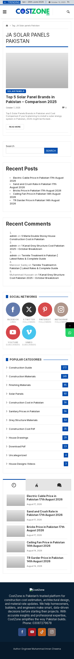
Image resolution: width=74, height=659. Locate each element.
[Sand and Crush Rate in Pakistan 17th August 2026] (16, 515)
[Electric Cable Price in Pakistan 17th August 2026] (16, 500)
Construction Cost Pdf (22, 428)
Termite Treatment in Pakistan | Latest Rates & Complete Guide (34, 257)
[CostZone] (34, 11)
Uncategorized (18, 455)
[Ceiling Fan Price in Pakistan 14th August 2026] (16, 546)
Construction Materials (22, 376)
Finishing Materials (20, 384)
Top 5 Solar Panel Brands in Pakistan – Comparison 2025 (31, 99)
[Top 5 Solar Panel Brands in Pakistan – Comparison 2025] (37, 70)
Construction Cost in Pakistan (26, 402)
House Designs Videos (22, 463)
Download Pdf (17, 446)
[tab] (14, 484)
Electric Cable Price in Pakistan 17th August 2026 (45, 497)
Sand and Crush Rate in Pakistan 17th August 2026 (45, 513)
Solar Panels (15, 91)
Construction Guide (20, 367)
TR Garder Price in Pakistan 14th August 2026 (45, 559)
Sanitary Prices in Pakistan (24, 411)
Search (10, 146)
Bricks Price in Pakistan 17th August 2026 (37, 190)
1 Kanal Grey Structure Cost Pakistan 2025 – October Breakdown (37, 247)
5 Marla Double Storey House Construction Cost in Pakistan (32, 237)
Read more (15, 127)
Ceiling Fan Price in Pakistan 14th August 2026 (46, 544)
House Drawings (18, 437)
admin (13, 235)
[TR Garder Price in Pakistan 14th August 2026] (16, 562)
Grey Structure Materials (23, 420)
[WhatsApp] (69, 332)
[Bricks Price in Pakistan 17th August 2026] (16, 531)
